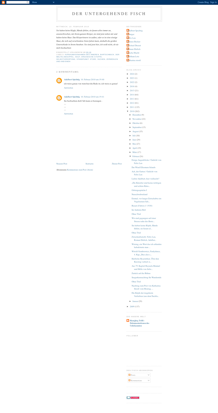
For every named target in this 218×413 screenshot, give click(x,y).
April (134, 148)
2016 (132, 86)
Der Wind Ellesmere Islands (143, 167)
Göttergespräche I (139, 190)
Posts (132, 375)
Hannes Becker (133, 41)
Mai (134, 143)
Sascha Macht (133, 52)
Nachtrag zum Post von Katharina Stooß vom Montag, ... (146, 287)
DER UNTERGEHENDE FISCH (109, 13)
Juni (134, 139)
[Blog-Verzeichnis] (133, 398)
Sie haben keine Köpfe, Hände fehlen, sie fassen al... (145, 227)
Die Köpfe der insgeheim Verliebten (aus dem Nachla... (145, 294)
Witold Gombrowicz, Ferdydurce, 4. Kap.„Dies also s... (146, 253)
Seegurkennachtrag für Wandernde (146, 277)
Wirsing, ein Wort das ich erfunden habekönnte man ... (147, 246)
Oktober (136, 123)
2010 (132, 111)
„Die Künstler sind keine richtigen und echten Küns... (146, 184)
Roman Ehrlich (133, 49)
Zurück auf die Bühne (141, 273)
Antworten (68, 87)
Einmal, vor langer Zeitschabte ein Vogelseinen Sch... (146, 200)
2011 (132, 107)
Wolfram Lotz (133, 56)
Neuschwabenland (139, 194)
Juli (134, 135)
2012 (132, 102)
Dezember (137, 114)
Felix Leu (131, 37)
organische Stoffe (91, 57)
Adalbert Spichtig (72, 79)
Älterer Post (117, 163)
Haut (77, 57)
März (134, 152)
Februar (135, 156)
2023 (132, 78)
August (135, 131)
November (137, 118)
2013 (132, 98)
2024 (132, 73)
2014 (132, 94)
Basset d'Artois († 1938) (142, 205)
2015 (132, 90)
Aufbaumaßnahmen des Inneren (82, 54)
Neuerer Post (61, 163)
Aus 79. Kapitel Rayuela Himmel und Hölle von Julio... (146, 267)
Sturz (93, 59)
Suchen (101, 59)
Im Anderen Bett (139, 209)
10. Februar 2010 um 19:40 (92, 79)
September (137, 127)
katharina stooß (134, 60)
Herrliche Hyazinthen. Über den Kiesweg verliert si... (145, 260)
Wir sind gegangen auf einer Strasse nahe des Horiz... (144, 220)
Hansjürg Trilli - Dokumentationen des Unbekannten (139, 323)
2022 (132, 82)
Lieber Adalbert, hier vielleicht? (145, 178)
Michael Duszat (134, 45)
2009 (132, 306)
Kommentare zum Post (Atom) (80, 169)
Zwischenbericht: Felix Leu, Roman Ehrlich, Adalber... (144, 238)
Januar (135, 301)
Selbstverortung (65, 59)
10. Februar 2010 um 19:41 (92, 96)
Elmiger (130, 34)
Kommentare (136, 380)
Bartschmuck (107, 54)
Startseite (90, 163)
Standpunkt (83, 59)
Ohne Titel (136, 213)
